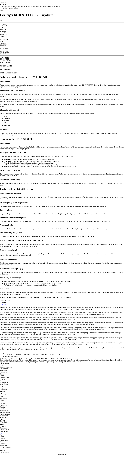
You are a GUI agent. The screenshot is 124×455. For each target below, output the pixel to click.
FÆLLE (32, 297)
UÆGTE (55, 297)
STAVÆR (48, 297)
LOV (19, 297)
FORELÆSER (11, 297)
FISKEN (3, 297)
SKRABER (40, 297)
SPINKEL (71, 297)
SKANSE (25, 297)
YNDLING (63, 297)
